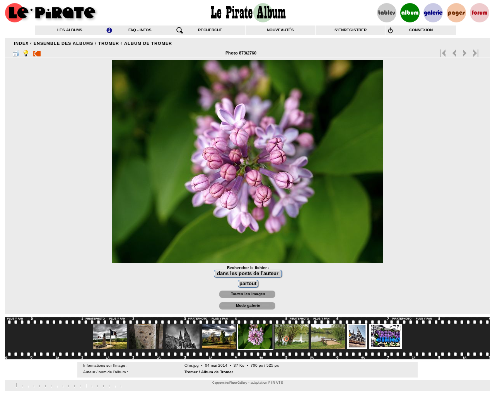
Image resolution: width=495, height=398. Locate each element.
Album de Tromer (148, 43)
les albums (69, 30)
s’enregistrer (351, 30)
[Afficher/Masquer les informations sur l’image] (26, 51)
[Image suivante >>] (464, 51)
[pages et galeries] (456, 12)
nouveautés (280, 30)
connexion (421, 30)
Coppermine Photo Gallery (229, 382)
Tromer (108, 43)
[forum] (479, 12)
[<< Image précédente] (454, 51)
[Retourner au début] (443, 51)
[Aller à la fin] (475, 51)
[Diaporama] (37, 51)
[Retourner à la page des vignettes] (16, 51)
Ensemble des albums (63, 43)
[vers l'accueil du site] (51, 12)
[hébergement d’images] (433, 12)
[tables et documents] (386, 12)
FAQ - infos (140, 30)
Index (21, 43)
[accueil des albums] (247, 12)
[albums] (410, 12)
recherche (210, 30)
